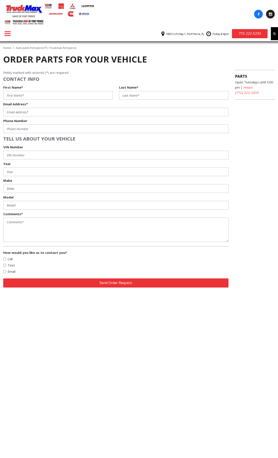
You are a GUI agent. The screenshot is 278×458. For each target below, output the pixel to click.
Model (8, 197)
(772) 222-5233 (247, 92)
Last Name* (128, 87)
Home (7, 48)
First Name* (13, 87)
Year (7, 164)
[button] (274, 33)
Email (11, 271)
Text (11, 265)
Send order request (115, 282)
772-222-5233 (250, 33)
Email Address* (15, 104)
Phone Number (15, 121)
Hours (248, 87)
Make (7, 180)
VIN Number (13, 147)
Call (10, 259)
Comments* (13, 214)
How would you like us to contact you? (35, 252)
